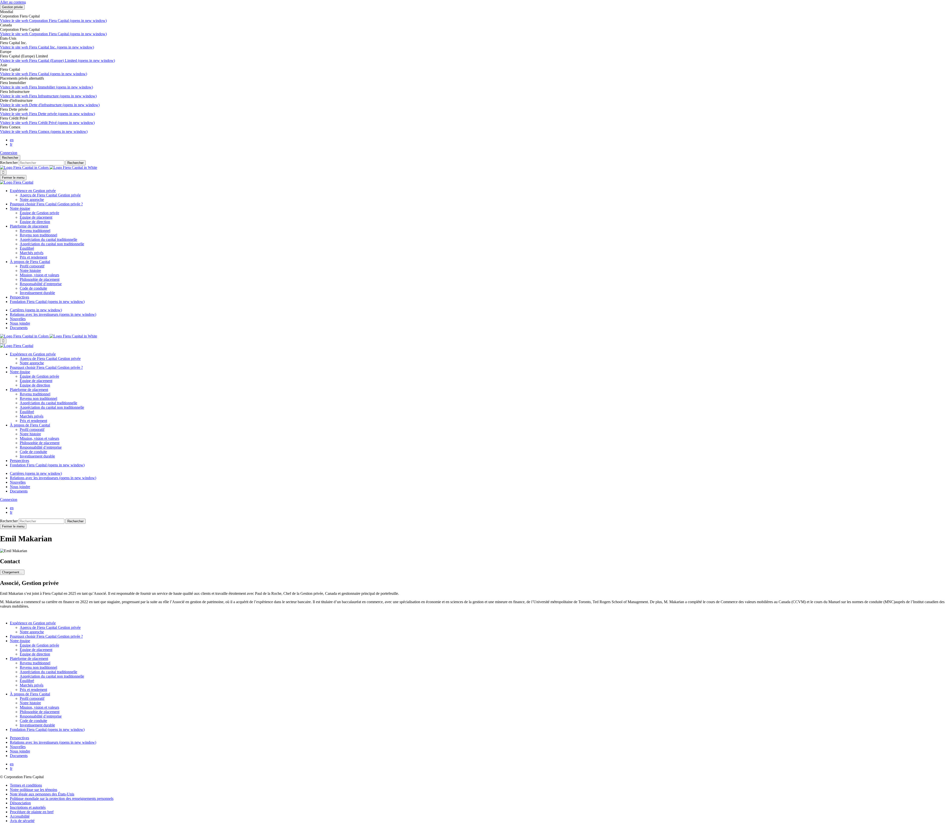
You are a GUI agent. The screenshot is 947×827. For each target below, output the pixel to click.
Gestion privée (12, 7)
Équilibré (27, 248)
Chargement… (12, 572)
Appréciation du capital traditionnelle (48, 239)
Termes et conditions (26, 785)
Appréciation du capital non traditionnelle (52, 244)
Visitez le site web (53, 20)
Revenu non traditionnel (38, 235)
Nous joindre (20, 323)
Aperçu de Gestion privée (50, 195)
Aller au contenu (13, 2)
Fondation (47, 301)
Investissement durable (37, 293)
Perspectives (19, 297)
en (12, 140)
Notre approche (32, 199)
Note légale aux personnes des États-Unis (42, 794)
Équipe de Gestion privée (39, 213)
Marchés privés (31, 253)
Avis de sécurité (22, 821)
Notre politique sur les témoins (33, 790)
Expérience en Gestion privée (33, 191)
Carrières (36, 310)
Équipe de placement (36, 217)
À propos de (30, 262)
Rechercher (10, 157)
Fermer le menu (13, 177)
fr (11, 144)
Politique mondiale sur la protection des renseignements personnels (61, 798)
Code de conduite (33, 288)
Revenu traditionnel (35, 231)
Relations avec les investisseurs (53, 314)
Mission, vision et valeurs (39, 275)
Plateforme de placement (29, 226)
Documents (19, 328)
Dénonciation (20, 803)
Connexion (8, 153)
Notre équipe (20, 208)
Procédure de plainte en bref (32, 812)
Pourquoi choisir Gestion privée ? (46, 204)
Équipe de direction (35, 222)
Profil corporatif (32, 266)
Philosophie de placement (39, 279)
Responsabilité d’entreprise (41, 284)
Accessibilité (20, 816)
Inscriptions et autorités (28, 807)
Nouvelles (18, 319)
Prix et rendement (33, 257)
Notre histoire (30, 270)
